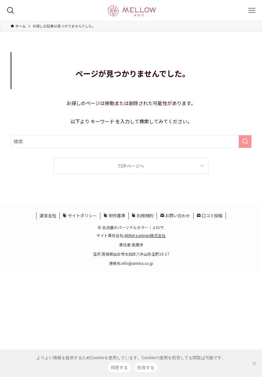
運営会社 (48, 215)
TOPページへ (131, 166)
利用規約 (144, 215)
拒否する (145, 367)
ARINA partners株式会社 (145, 235)
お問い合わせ (177, 215)
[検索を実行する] (245, 141)
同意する (119, 367)
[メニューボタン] (251, 10)
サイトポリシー (82, 215)
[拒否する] (254, 363)
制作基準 (116, 215)
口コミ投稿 (211, 215)
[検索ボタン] (10, 10)
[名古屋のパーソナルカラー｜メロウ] (131, 10)
